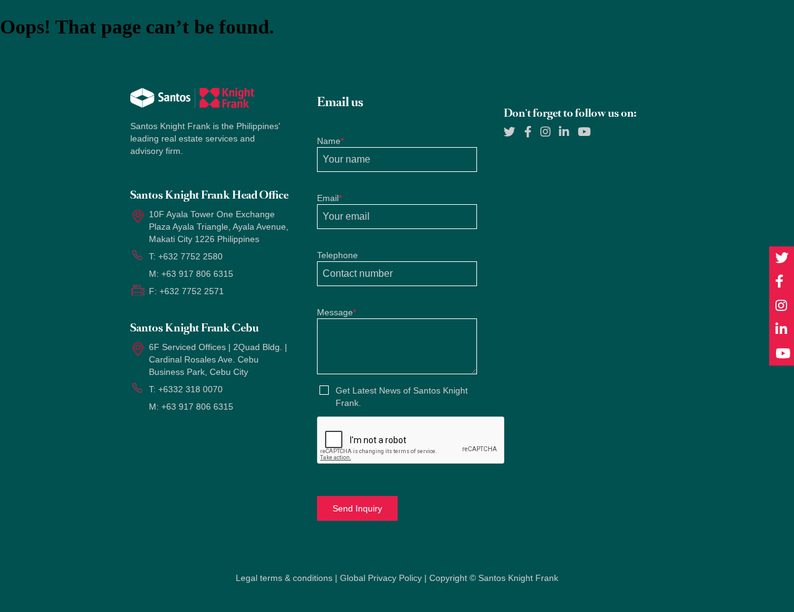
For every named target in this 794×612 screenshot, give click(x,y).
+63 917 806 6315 (197, 274)
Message (336, 312)
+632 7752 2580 (190, 256)
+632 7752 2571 (191, 291)
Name (330, 141)
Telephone (337, 255)
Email (329, 198)
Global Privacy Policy (381, 578)
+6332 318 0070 (190, 389)
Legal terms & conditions (284, 578)
